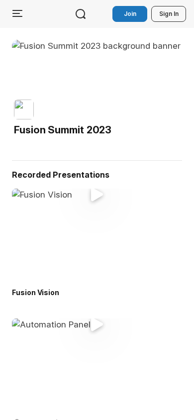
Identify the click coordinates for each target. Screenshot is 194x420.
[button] (64, 118)
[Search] (81, 14)
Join (130, 13)
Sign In (169, 13)
